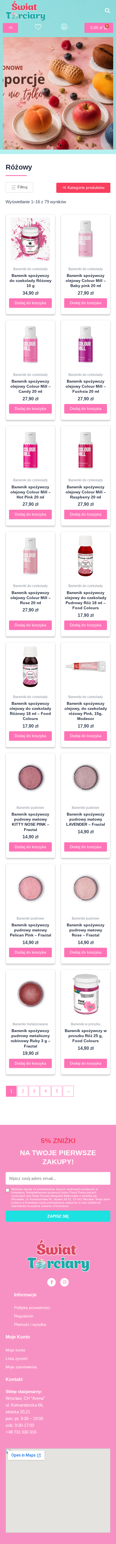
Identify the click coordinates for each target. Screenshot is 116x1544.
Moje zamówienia (21, 1367)
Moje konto (15, 1350)
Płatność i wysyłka (30, 1324)
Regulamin (23, 1316)
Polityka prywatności (32, 1307)
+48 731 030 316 (21, 1432)
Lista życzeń (17, 1358)
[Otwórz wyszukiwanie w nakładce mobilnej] (107, 10)
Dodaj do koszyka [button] (30, 303)
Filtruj (21, 187)
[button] (50, 145)
